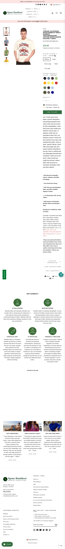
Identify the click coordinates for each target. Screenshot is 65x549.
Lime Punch (48, 83)
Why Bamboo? (37, 481)
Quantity (47, 97)
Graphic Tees (32, 11)
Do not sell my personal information (42, 500)
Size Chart (6, 521)
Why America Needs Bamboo (41, 487)
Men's (36, 8)
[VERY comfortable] (12, 426)
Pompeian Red (56, 83)
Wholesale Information (39, 494)
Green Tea (56, 78)
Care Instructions (52, 266)
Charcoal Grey (48, 92)
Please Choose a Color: (50, 74)
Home (44, 28)
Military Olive (44, 92)
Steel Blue (48, 78)
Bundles (29, 14)
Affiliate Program (37, 497)
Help (4, 532)
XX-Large (47, 68)
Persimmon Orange (44, 83)
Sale (35, 14)
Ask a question (52, 270)
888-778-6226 (7, 491)
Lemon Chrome (52, 83)
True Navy (52, 92)
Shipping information (52, 261)
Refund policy (37, 505)
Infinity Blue (52, 87)
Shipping (45, 48)
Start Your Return (7, 516)
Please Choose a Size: (50, 54)
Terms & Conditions (8, 529)
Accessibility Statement (9, 524)
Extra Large (47, 64)
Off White (56, 87)
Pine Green (44, 87)
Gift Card (35, 492)
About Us (32, 16)
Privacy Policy (7, 526)
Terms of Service (37, 502)
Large (54, 59)
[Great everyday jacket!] (32, 426)
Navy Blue (48, 87)
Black (44, 78)
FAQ (34, 484)
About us (35, 479)
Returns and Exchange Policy (11, 519)
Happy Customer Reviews (40, 489)
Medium (46, 59)
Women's (28, 8)
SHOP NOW (43, 21)
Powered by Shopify (32, 542)
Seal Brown (52, 78)
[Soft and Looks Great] (52, 426)
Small (56, 64)
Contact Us (6, 534)
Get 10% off (4, 274)
